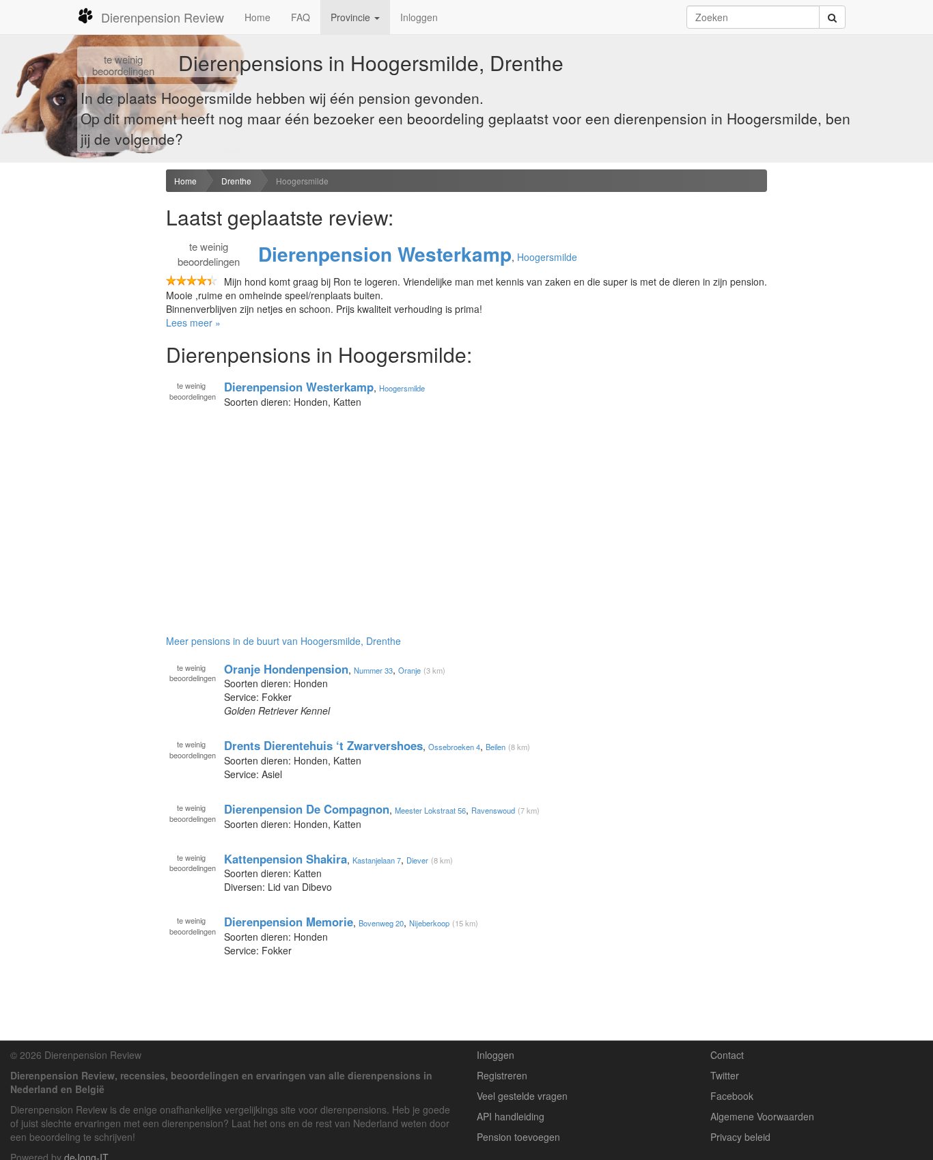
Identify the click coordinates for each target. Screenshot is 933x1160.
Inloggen (419, 17)
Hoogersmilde (302, 181)
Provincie (352, 17)
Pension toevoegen (518, 1137)
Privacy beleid (740, 1137)
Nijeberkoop (429, 922)
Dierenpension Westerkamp (385, 254)
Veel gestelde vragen (522, 1096)
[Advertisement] (77, 385)
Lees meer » (193, 322)
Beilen (495, 746)
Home (257, 17)
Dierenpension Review (162, 17)
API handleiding (510, 1116)
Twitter (724, 1075)
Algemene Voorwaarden (762, 1116)
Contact (727, 1055)
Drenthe (236, 181)
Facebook (731, 1096)
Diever (417, 859)
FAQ (300, 17)
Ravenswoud (493, 810)
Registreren (502, 1075)
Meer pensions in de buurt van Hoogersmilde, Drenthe (283, 641)
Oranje (409, 669)
